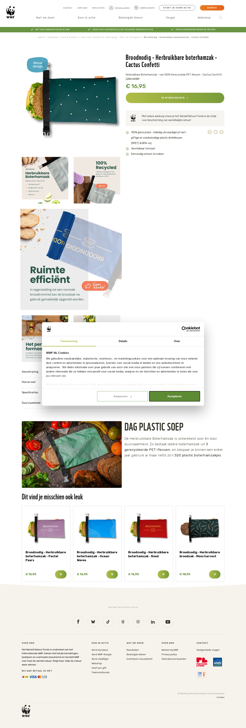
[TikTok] (108, 621)
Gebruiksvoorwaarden (174, 659)
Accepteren (174, 396)
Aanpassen (120, 396)
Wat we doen (45, 17)
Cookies (220, 697)
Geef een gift (99, 668)
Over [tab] (177, 340)
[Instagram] (138, 621)
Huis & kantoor (69, 37)
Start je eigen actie (177, 8)
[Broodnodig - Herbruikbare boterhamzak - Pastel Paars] (46, 529)
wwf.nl (41, 37)
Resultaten (133, 650)
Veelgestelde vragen (208, 650)
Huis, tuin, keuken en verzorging (99, 37)
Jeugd (170, 17)
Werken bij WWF (170, 650)
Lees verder (132, 78)
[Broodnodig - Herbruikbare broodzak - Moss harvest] (200, 529)
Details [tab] (123, 340)
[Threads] (123, 621)
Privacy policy (169, 654)
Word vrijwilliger (100, 659)
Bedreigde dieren (131, 17)
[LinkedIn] (152, 621)
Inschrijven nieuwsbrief (139, 659)
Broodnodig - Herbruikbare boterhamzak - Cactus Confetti (176, 37)
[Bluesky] (93, 621)
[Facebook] (78, 621)
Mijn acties (98, 8)
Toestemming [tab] (68, 340)
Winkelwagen (147, 8)
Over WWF (82, 8)
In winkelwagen (173, 97)
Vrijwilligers (122, 8)
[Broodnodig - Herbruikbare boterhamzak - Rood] (148, 529)
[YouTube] (167, 621)
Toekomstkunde (100, 672)
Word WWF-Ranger (102, 654)
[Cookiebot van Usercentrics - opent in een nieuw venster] (184, 329)
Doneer (212, 8)
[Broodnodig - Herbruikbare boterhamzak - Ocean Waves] (97, 529)
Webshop (204, 17)
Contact (67, 8)
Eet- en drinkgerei (130, 37)
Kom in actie (87, 17)
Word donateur (100, 650)
